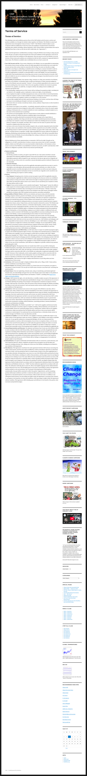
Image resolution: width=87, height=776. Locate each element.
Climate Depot (65, 692)
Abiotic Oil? (66, 68)
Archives (48, 4)
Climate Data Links (67, 595)
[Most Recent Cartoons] (72, 417)
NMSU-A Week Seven (68, 619)
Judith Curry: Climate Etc (68, 708)
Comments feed (67, 760)
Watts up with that (66, 722)
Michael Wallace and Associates (69, 714)
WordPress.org (67, 761)
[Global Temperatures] (67, 651)
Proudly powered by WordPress (15, 770)
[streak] (72, 228)
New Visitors (36, 4)
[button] (72, 128)
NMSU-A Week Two (68, 612)
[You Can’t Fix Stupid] (72, 441)
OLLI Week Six (66, 638)
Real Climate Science (67, 719)
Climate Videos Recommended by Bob (71, 587)
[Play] (64, 144)
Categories (54, 4)
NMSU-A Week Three (68, 614)
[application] (72, 128)
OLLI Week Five (67, 636)
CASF (6, 770)
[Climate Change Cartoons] (72, 467)
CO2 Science (65, 695)
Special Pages (62, 4)
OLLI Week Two (67, 632)
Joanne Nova (65, 706)
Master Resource (66, 711)
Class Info (70, 4)
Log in (65, 757)
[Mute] (78, 144)
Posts (42, 4)
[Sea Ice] (67, 671)
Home (31, 4)
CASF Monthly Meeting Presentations (71, 592)
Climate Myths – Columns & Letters (71, 588)
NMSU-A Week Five (68, 616)
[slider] (71, 144)
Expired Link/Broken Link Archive (71, 596)
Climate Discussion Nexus (68, 690)
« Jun (66, 748)
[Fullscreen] (80, 144)
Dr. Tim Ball (65, 700)
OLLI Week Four (67, 635)
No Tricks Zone (66, 716)
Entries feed (66, 759)
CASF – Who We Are (68, 594)
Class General (66, 628)
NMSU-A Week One (68, 611)
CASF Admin (78, 4)
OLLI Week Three (67, 634)
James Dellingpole (66, 703)
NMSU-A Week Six (67, 618)
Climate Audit (65, 687)
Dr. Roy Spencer (66, 698)
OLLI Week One (67, 631)
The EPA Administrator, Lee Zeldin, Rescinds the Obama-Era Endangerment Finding (72, 63)
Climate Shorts (67, 630)
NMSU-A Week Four (68, 615)
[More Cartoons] (72, 492)
